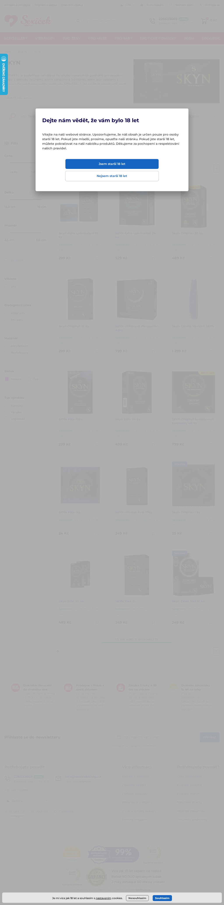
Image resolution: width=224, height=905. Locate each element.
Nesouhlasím (137, 898)
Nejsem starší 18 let (112, 176)
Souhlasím (162, 898)
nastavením (103, 898)
